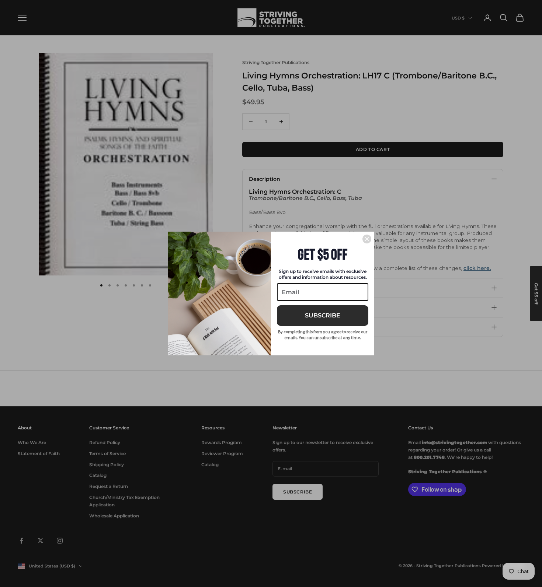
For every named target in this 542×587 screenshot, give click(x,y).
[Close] (366, 239)
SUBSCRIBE (322, 315)
